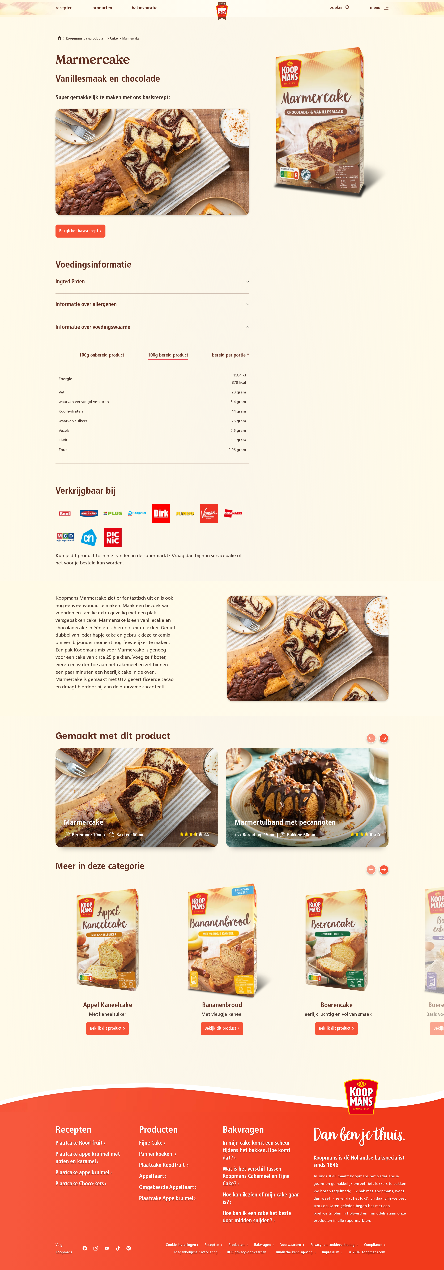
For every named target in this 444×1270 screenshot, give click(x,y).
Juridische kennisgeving (295, 1252)
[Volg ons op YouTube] (107, 1249)
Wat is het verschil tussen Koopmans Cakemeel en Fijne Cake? (256, 1176)
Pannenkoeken (156, 1154)
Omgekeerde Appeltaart (166, 1187)
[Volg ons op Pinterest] (128, 1249)
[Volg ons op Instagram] (95, 1249)
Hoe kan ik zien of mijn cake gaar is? (261, 1198)
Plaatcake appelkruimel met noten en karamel (88, 1158)
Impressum (331, 1252)
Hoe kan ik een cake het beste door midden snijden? (257, 1217)
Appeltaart (151, 1176)
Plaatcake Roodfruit (162, 1165)
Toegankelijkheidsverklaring (196, 1252)
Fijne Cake (151, 1143)
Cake (114, 38)
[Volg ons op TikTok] (118, 1249)
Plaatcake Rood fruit (79, 1143)
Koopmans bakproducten (85, 38)
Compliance (373, 1245)
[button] (371, 738)
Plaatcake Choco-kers (80, 1184)
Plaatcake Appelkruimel (166, 1199)
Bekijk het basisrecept (78, 231)
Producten (102, 8)
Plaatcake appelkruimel (82, 1173)
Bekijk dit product (106, 1029)
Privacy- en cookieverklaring (333, 1245)
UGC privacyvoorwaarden (247, 1252)
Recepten (64, 8)
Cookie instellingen (181, 1245)
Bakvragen (263, 1245)
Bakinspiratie (144, 8)
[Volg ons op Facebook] (85, 1249)
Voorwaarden (291, 1245)
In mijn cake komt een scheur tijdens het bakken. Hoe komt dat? (256, 1150)
